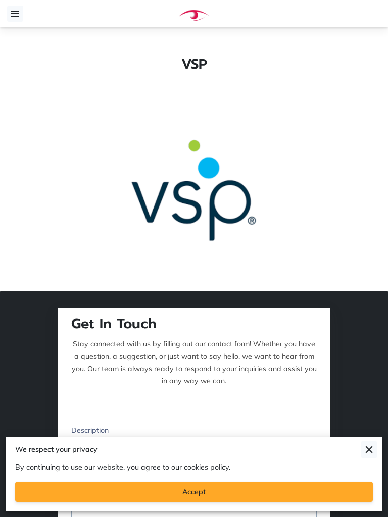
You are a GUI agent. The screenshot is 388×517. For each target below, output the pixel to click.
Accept (194, 491)
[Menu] (15, 14)
